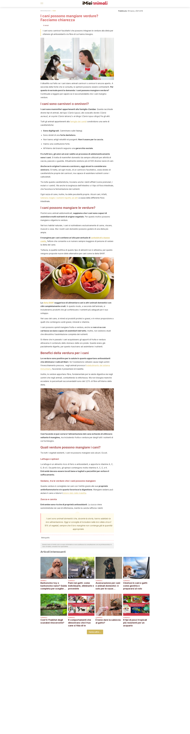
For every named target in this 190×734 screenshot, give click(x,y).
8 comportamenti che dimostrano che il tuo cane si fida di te (79, 623)
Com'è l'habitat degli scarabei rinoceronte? (52, 621)
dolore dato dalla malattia (74, 493)
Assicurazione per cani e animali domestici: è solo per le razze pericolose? (108, 586)
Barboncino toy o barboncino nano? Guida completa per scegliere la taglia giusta (53, 586)
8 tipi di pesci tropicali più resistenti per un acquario (135, 623)
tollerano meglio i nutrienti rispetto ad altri (59, 198)
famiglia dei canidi (78, 121)
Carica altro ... (95, 632)
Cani (54, 11)
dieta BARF (48, 303)
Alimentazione (45, 11)
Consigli (71, 580)
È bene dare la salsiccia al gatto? (108, 621)
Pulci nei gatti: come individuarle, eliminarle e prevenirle (81, 586)
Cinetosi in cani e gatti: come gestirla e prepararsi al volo (135, 586)
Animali (43, 580)
